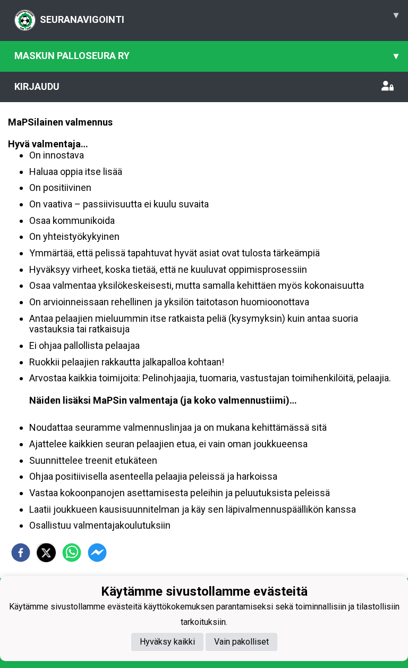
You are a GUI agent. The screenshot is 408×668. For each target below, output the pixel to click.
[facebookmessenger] (97, 552)
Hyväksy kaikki (167, 642)
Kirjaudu (37, 86)
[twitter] (46, 552)
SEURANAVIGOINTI (219, 17)
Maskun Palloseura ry (206, 55)
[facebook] (20, 552)
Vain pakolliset (241, 642)
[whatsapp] (71, 552)
